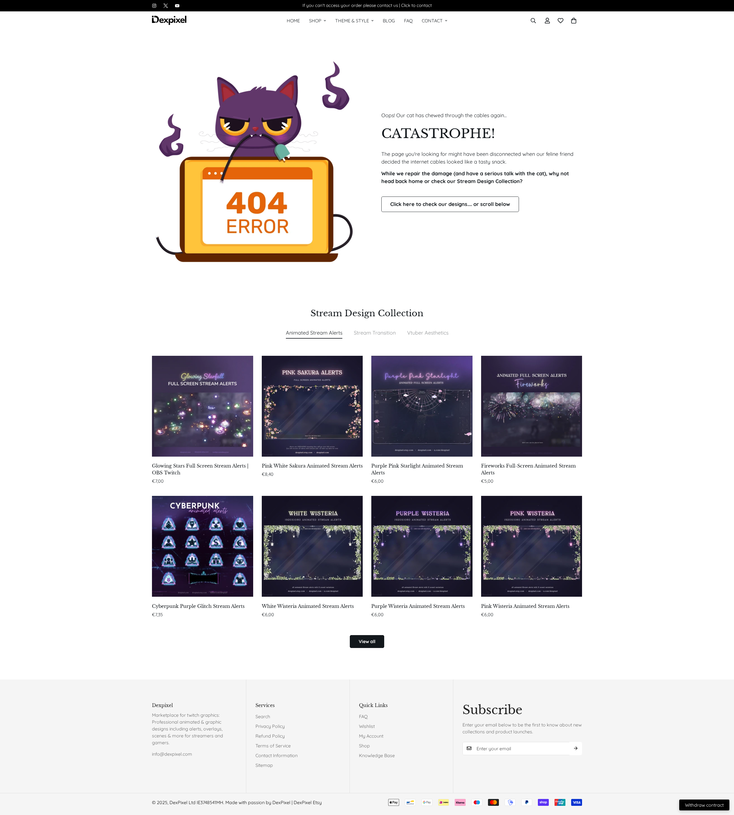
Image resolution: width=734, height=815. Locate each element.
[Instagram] (154, 5)
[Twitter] (165, 5)
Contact (432, 20)
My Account (371, 736)
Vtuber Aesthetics (427, 332)
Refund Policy (270, 736)
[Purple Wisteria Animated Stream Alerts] (422, 546)
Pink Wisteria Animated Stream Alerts (525, 606)
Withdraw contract (704, 805)
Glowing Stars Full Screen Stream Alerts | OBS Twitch (200, 469)
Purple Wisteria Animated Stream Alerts (418, 606)
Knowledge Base (377, 755)
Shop (315, 20)
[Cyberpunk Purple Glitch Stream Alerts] (202, 546)
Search (262, 716)
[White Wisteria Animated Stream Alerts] (312, 546)
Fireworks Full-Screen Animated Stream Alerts (528, 469)
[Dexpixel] (169, 21)
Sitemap (264, 765)
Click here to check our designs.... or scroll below (450, 204)
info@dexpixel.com (172, 754)
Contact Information (276, 755)
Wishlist (367, 726)
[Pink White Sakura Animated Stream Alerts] (312, 406)
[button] (573, 20)
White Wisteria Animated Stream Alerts (308, 606)
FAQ (408, 20)
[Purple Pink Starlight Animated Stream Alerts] (422, 406)
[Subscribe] (575, 748)
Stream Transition (375, 332)
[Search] (533, 20)
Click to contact (416, 5)
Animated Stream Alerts (314, 332)
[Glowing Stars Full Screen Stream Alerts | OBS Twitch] (202, 406)
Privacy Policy (270, 726)
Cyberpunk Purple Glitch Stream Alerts (198, 606)
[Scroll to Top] (722, 783)
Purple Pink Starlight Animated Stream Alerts (417, 469)
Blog (389, 20)
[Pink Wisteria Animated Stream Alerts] (531, 546)
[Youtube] (177, 5)
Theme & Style (352, 20)
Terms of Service (273, 746)
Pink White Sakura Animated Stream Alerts (312, 466)
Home (293, 20)
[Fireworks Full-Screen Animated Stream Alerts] (531, 406)
